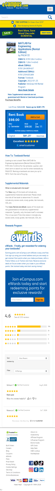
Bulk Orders (10, 445)
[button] (27, 326)
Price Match (10, 462)
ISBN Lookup (35, 451)
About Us (34, 432)
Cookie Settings (11, 467)
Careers (8, 448)
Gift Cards (34, 445)
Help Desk (34, 448)
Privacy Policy (10, 464)
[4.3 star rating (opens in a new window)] (32, 141)
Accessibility (35, 435)
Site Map (9, 470)
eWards (8, 456)
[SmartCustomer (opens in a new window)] (25, 145)
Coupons (9, 454)
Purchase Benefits (13, 100)
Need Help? (18, 485)
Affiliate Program (37, 437)
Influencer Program (37, 440)
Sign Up (39, 300)
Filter (8, 370)
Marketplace (35, 454)
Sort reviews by (10, 359)
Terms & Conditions (13, 472)
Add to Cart (35, 117)
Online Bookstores (12, 475)
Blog (7, 451)
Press (7, 459)
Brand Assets (35, 443)
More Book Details (26, 90)
